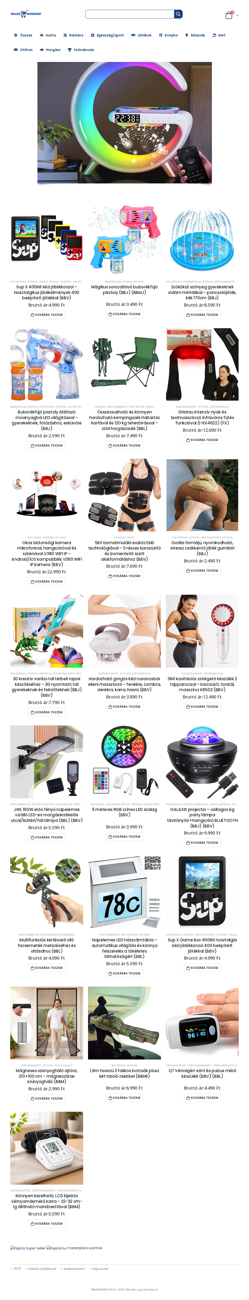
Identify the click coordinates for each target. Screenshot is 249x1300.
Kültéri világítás (43, 804)
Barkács (76, 35)
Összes (26, 35)
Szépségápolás (219, 406)
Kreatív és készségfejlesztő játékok (62, 673)
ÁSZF (17, 1268)
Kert (222, 35)
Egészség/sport (110, 35)
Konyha (171, 35)
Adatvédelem (74, 1269)
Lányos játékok (49, 281)
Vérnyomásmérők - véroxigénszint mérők (215, 1065)
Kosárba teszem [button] (48, 315)
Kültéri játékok (78, 406)
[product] (46, 239)
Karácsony (201, 804)
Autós (51, 35)
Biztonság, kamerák (41, 537)
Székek (150, 406)
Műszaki (198, 35)
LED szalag (97, 804)
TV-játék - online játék (75, 281)
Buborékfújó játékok (119, 281)
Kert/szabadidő (224, 281)
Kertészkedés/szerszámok (57, 934)
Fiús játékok (18, 281)
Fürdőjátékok (192, 281)
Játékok (144, 35)
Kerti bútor (136, 406)
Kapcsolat (100, 1269)
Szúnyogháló (63, 1065)
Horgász (53, 49)
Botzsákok (118, 1065)
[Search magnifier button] (178, 14)
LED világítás (63, 804)
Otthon (26, 49)
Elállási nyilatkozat (42, 1269)
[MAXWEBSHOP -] (26, 14)
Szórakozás (84, 49)
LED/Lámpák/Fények (118, 804)
